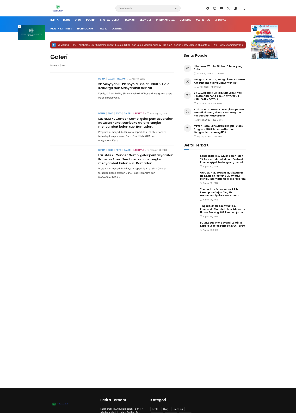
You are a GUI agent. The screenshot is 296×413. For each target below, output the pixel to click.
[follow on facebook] (208, 8)
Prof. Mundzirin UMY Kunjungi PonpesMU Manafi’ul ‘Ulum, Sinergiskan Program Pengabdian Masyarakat (219, 112)
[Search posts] (176, 8)
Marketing (203, 20)
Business (185, 20)
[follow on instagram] (215, 8)
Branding (178, 409)
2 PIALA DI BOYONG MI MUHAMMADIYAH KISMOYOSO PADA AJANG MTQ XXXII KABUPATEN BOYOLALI (218, 96)
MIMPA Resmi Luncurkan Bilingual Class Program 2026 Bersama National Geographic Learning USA (218, 129)
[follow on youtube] (221, 8)
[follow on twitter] (228, 8)
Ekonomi (145, 20)
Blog (66, 20)
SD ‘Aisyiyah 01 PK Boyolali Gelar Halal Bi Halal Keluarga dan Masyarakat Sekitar (134, 86)
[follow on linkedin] (235, 8)
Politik (90, 20)
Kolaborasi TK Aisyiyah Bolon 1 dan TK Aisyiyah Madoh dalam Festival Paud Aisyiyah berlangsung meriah (222, 159)
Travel (102, 28)
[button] (244, 8)
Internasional (165, 20)
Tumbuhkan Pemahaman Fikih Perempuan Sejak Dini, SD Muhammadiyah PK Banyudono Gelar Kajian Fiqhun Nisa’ (219, 194)
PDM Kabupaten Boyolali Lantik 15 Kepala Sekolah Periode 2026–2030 (222, 224)
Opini (78, 20)
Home (53, 65)
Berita (54, 20)
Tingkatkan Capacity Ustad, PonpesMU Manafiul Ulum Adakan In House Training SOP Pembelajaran (222, 209)
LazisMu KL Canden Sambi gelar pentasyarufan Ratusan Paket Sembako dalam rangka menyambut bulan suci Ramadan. (135, 122)
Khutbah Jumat (110, 20)
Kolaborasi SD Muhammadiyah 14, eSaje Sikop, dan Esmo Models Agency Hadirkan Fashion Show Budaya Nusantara (135, 44)
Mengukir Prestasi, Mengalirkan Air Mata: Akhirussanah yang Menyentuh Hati (219, 81)
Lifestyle (220, 20)
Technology (85, 28)
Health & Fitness (61, 28)
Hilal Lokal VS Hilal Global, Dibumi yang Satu (218, 67)
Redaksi (130, 20)
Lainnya (117, 28)
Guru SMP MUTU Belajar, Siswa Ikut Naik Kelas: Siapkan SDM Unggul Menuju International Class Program (223, 176)
